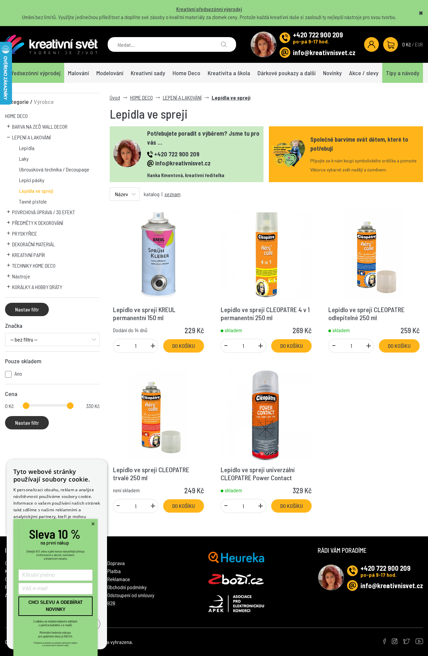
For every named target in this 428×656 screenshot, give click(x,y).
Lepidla (26, 148)
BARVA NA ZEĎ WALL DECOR (40, 126)
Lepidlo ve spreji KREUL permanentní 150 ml (144, 313)
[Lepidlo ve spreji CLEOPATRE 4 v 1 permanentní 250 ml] (266, 254)
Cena (11, 393)
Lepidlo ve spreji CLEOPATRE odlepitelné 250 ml (366, 313)
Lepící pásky (31, 180)
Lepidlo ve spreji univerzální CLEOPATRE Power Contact (258, 474)
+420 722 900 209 (318, 35)
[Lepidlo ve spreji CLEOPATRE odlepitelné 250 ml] (373, 254)
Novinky (332, 73)
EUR (419, 44)
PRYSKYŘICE (24, 233)
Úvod (115, 97)
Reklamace (118, 579)
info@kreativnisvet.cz (324, 52)
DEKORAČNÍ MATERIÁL (33, 244)
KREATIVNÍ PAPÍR (28, 255)
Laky (24, 158)
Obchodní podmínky (127, 587)
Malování (78, 73)
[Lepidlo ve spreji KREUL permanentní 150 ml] (158, 254)
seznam (173, 194)
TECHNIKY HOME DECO (34, 265)
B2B (111, 603)
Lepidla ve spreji (36, 190)
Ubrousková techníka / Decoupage (54, 169)
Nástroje (21, 276)
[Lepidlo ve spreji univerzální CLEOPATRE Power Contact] (266, 414)
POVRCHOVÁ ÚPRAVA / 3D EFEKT (43, 212)
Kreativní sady (148, 73)
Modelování (109, 73)
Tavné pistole (33, 201)
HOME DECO (16, 116)
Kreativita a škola (229, 73)
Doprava (116, 563)
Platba (114, 571)
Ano (18, 373)
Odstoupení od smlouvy (130, 595)
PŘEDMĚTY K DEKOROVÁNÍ (37, 223)
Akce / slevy (364, 73)
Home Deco (186, 73)
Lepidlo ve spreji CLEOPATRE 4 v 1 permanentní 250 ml (265, 313)
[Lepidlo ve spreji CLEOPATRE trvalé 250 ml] (158, 414)
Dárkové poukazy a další (286, 73)
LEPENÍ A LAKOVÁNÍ (31, 137)
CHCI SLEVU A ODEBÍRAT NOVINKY (55, 606)
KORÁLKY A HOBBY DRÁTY (37, 287)
